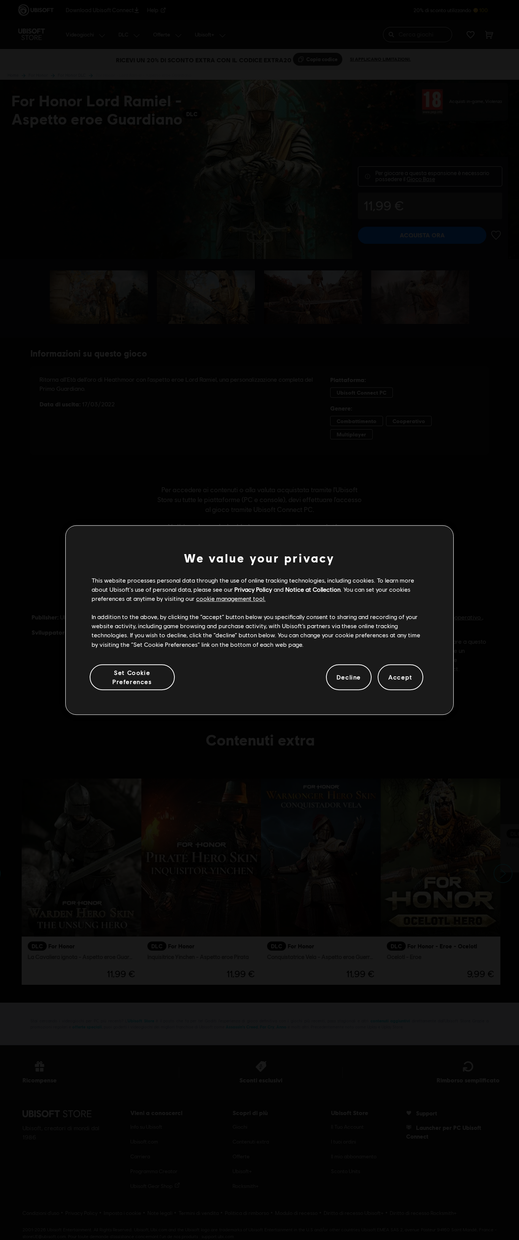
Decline (349, 677)
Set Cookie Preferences (132, 677)
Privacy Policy (253, 589)
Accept (400, 677)
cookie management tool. (231, 598)
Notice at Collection (312, 589)
